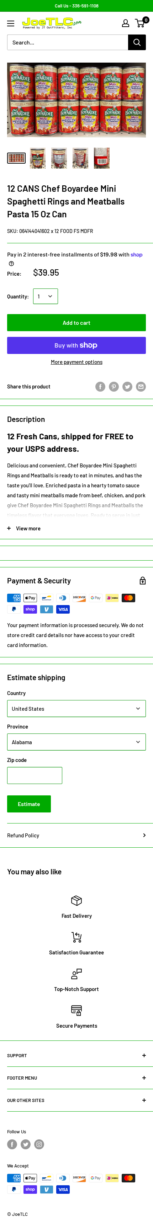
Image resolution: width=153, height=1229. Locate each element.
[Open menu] (10, 23)
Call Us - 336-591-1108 (77, 6)
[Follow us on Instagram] (39, 1144)
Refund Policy (23, 835)
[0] (140, 23)
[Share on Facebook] (100, 386)
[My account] (125, 23)
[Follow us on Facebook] (12, 1144)
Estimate (29, 803)
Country (16, 693)
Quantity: (18, 296)
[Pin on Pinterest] (114, 386)
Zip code (17, 760)
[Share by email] (141, 386)
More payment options (76, 362)
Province (17, 726)
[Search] (137, 42)
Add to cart (76, 322)
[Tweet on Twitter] (127, 386)
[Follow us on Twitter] (26, 1144)
